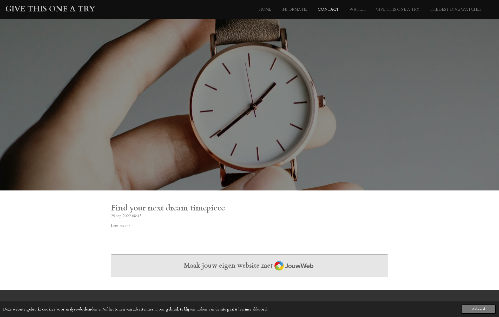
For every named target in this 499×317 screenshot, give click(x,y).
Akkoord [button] (478, 309)
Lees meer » (120, 225)
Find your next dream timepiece (168, 208)
